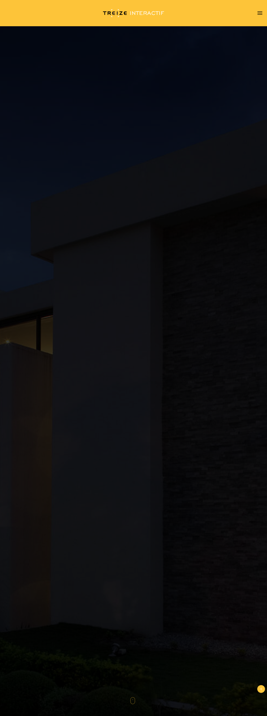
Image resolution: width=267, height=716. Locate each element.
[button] (260, 13)
